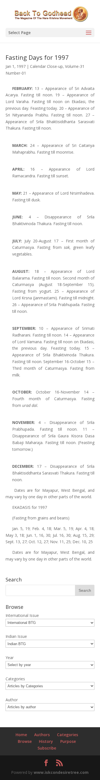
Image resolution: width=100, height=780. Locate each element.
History (46, 741)
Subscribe (47, 748)
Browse (25, 741)
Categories (67, 734)
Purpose (68, 741)
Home (21, 734)
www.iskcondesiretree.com (61, 772)
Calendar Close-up (46, 66)
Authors (42, 734)
